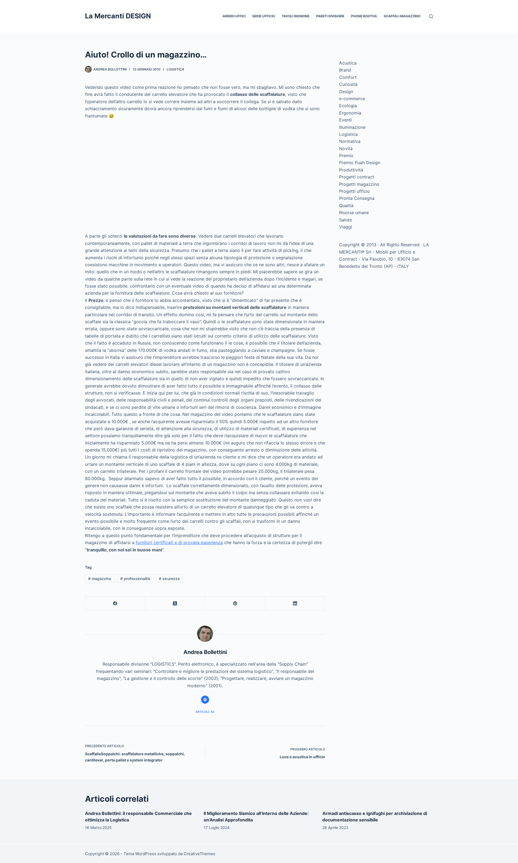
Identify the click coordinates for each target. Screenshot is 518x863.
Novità (346, 148)
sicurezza (169, 578)
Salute (345, 220)
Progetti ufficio (354, 191)
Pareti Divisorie (330, 16)
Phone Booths (364, 16)
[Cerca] (431, 16)
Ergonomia (350, 113)
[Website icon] (205, 700)
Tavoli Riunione (295, 16)
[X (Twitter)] (175, 603)
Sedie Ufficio (263, 16)
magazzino (99, 578)
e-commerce (352, 98)
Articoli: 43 (205, 712)
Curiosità (348, 84)
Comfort (348, 77)
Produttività (351, 170)
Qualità (346, 205)
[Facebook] (115, 603)
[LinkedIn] (295, 603)
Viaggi (345, 227)
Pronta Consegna (356, 198)
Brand (345, 70)
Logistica (175, 69)
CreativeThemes (199, 853)
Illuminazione (352, 127)
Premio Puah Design (359, 162)
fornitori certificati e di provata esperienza (179, 542)
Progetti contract (356, 177)
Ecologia (348, 105)
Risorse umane (354, 212)
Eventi (345, 120)
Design (346, 91)
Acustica (348, 63)
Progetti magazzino (359, 184)
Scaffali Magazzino (402, 16)
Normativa (349, 141)
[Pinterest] (235, 603)
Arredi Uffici (234, 16)
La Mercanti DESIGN (118, 16)
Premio (346, 155)
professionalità (135, 578)
